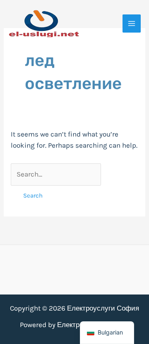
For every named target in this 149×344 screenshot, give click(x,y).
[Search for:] (56, 174)
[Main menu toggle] (132, 23)
